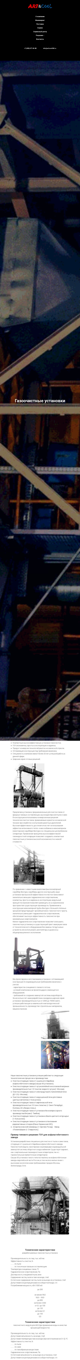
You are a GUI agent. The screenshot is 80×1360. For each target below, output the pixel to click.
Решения (39, 35)
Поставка (40, 24)
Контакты (40, 39)
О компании (40, 16)
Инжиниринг (40, 20)
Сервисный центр (40, 32)
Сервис (40, 28)
